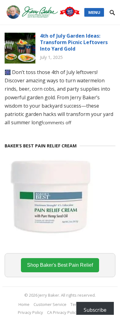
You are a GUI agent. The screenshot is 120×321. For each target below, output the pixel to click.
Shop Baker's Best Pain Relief (60, 265)
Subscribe (95, 310)
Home (24, 304)
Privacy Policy (30, 312)
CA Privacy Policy (62, 312)
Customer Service (50, 304)
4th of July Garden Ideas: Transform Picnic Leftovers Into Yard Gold (74, 42)
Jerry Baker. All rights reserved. (67, 295)
